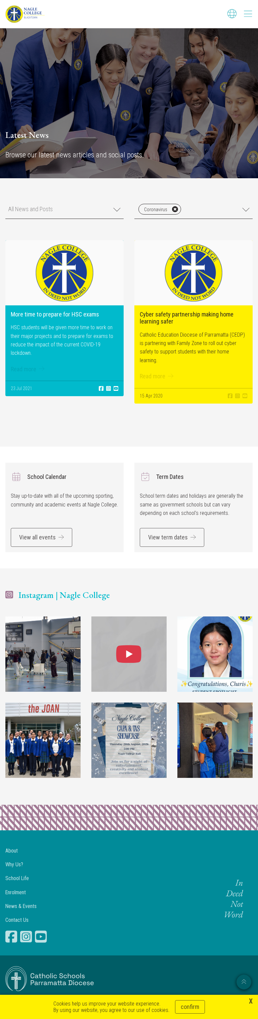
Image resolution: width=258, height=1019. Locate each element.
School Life (17, 878)
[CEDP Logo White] (49, 978)
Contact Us (17, 920)
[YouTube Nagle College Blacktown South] (41, 936)
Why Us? (14, 864)
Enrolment (15, 892)
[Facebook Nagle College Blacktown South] (12, 936)
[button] (64, 209)
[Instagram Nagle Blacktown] (27, 936)
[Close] (175, 209)
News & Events (21, 906)
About (11, 850)
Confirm (190, 1006)
